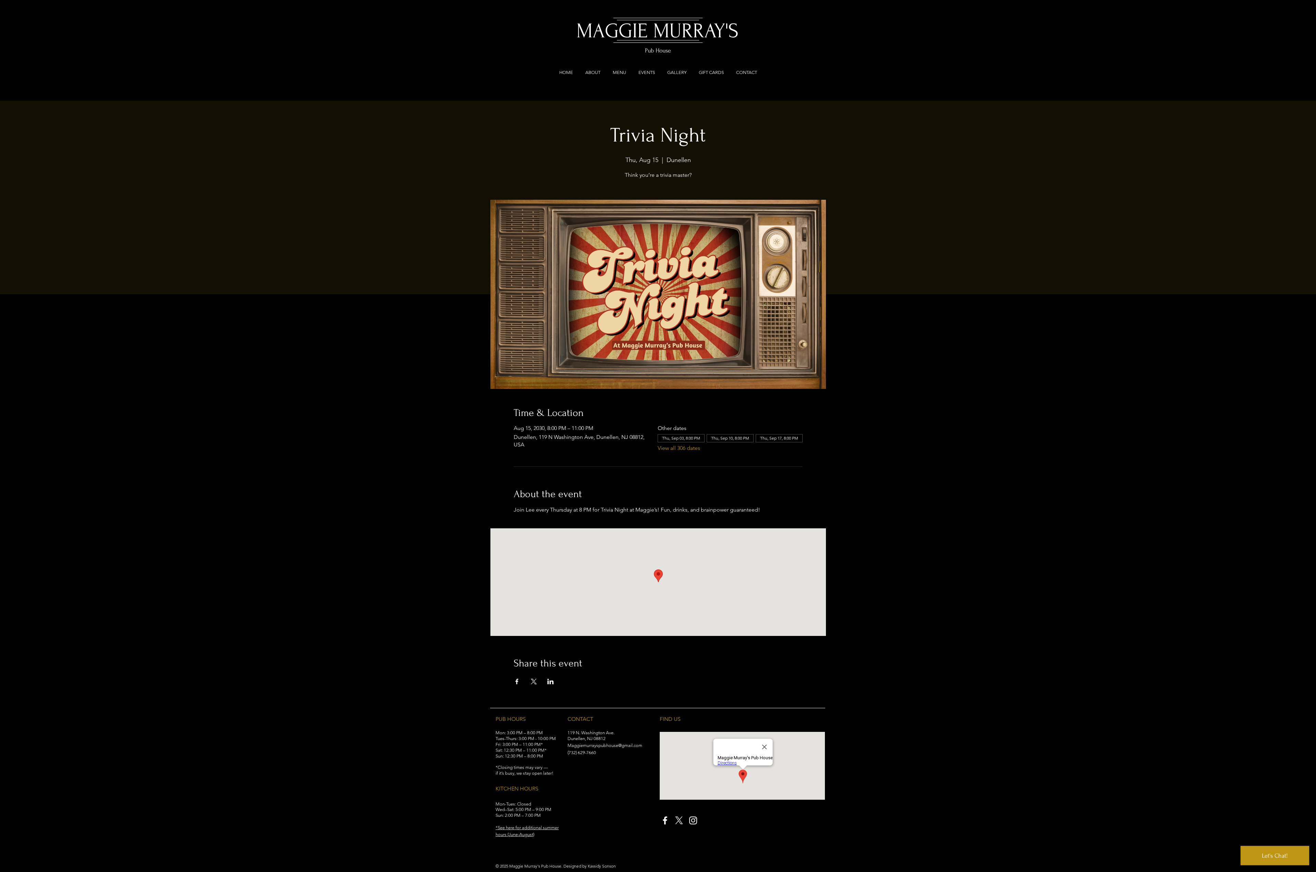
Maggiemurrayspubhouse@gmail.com (605, 745)
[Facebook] (665, 820)
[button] (519, 827)
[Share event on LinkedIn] (550, 681)
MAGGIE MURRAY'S (657, 31)
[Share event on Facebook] (517, 681)
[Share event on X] (534, 681)
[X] (679, 820)
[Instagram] (693, 820)
